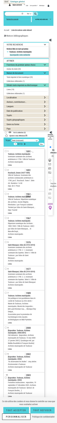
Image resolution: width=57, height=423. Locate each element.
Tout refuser (42, 410)
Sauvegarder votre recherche (20, 54)
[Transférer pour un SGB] (49, 173)
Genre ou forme (13, 124)
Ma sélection (53, 151)
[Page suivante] (22, 144)
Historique (42, 5)
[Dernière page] (25, 144)
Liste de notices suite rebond (21, 30)
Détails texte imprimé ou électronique (22, 85)
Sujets (9, 115)
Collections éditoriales (16, 81)
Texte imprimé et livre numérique (20, 77)
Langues (10, 106)
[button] (22, 14)
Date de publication (15, 110)
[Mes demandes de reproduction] (49, 5)
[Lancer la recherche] (35, 14)
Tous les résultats (53, 184)
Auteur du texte (14, 69)
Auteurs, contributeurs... (17, 101)
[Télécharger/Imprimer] (49, 160)
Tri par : (8, 140)
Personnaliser (16, 416)
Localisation (12, 97)
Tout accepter (16, 410)
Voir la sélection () (19, 132)
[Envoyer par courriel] (49, 165)
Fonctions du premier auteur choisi (21, 64)
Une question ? (34, 5)
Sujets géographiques (16, 119)
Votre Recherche (15, 44)
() (18, 135)
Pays (9, 128)
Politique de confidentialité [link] (43, 416)
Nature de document (15, 73)
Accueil (6, 30)
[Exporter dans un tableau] (49, 169)
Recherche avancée (12, 19)
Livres (10, 89)
